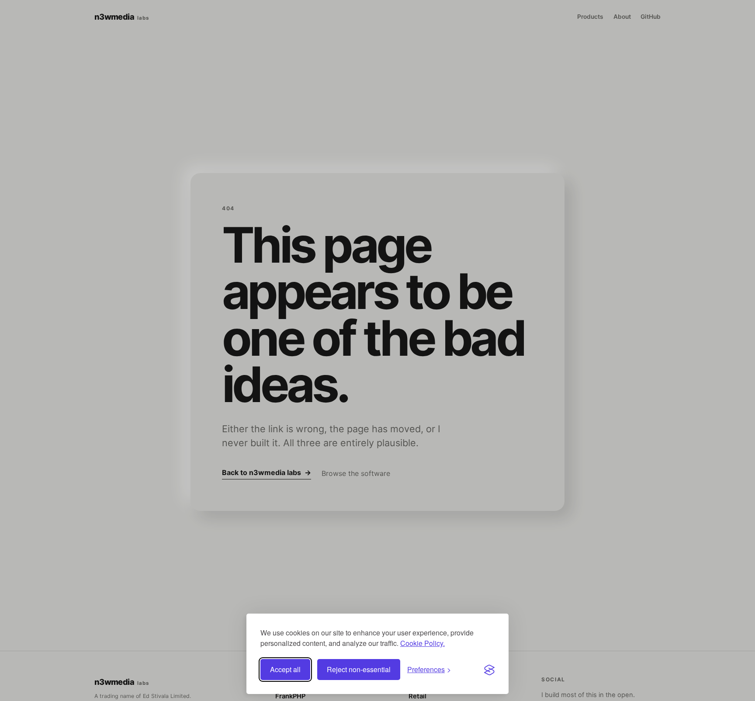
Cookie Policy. (422, 643)
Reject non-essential (359, 669)
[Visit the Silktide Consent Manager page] (489, 669)
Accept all (285, 669)
